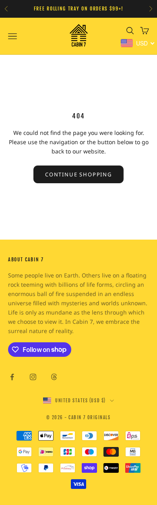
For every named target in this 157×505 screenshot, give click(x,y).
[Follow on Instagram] (33, 377)
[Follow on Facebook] (12, 377)
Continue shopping (78, 174)
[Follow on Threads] (54, 377)
